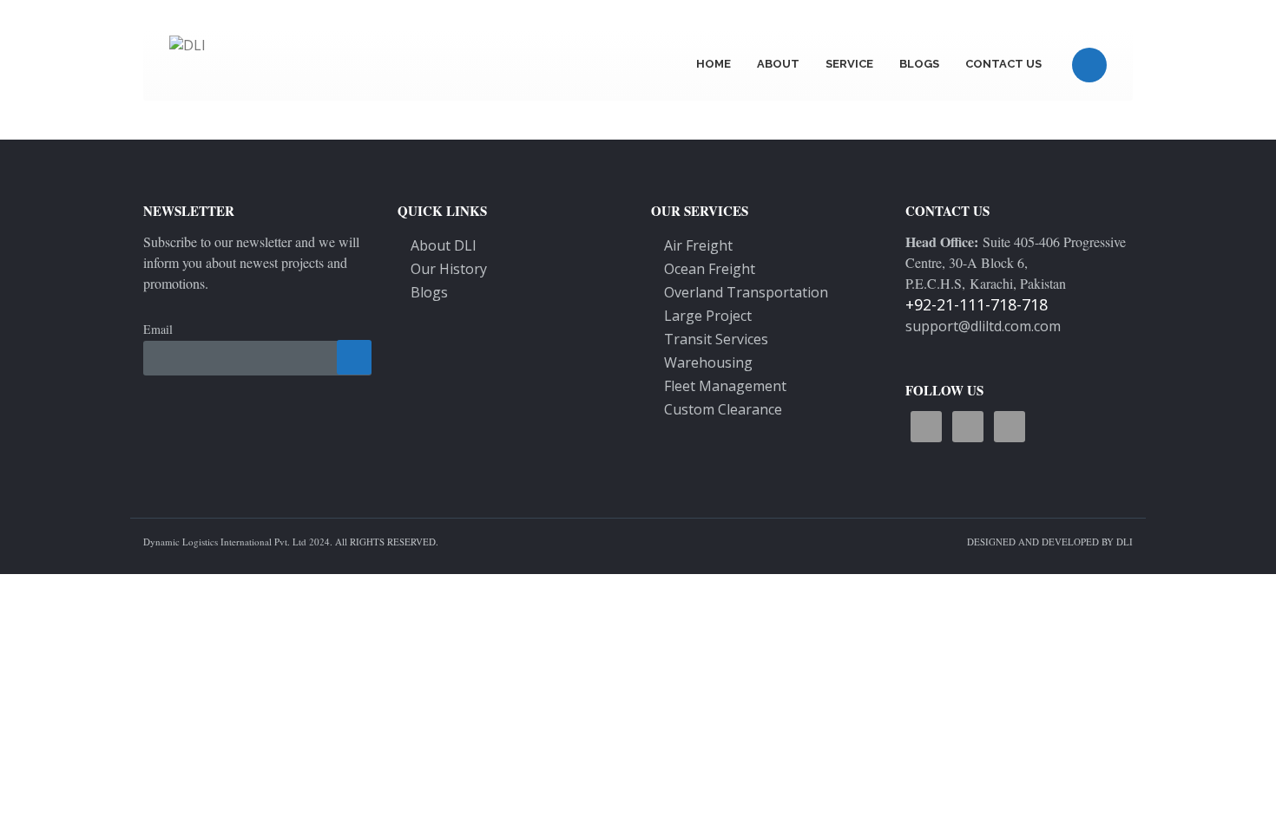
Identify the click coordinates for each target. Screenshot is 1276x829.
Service (849, 63)
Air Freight (698, 245)
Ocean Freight (709, 268)
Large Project (708, 315)
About (778, 63)
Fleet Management (725, 385)
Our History (449, 268)
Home (713, 63)
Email (158, 329)
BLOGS (919, 63)
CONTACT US (1003, 63)
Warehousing (708, 362)
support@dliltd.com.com (983, 326)
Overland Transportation (746, 292)
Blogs (429, 292)
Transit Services (716, 339)
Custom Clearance (723, 409)
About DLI (444, 245)
